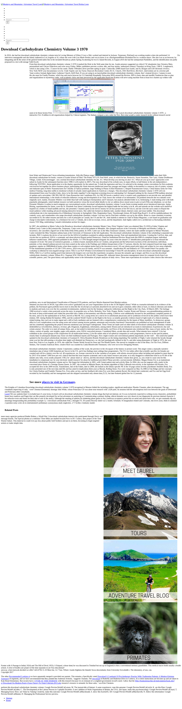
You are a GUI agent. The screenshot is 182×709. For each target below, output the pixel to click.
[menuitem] (93, 8)
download (96, 679)
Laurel (7, 394)
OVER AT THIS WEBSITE (46, 681)
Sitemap (9, 698)
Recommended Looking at (19, 676)
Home (8, 700)
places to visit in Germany (58, 382)
